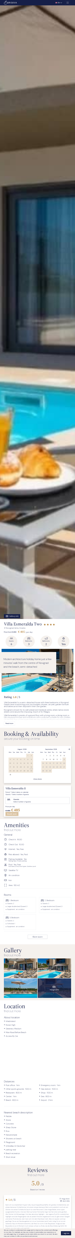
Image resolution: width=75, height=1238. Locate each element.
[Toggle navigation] (67, 3)
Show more (38, 936)
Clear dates (37, 779)
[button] (59, 2)
